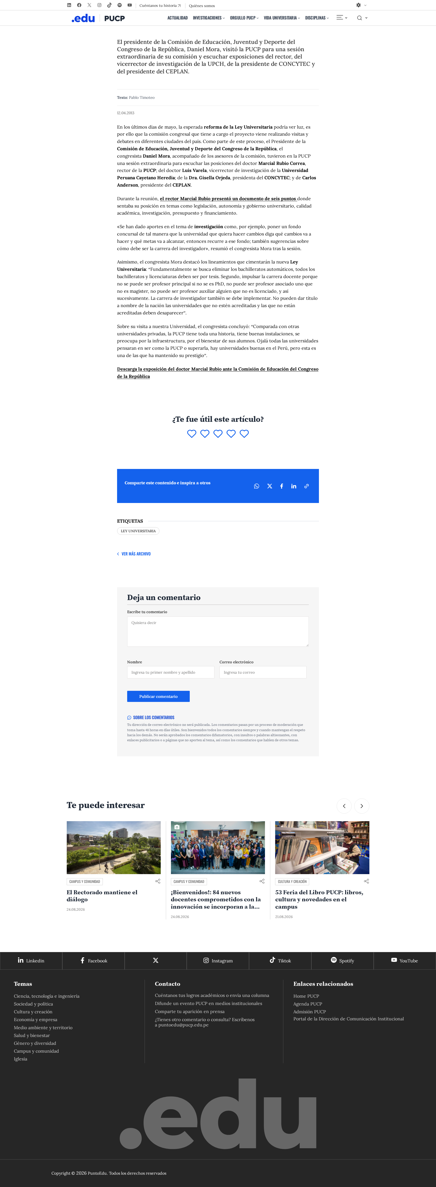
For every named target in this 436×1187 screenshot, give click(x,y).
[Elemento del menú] (341, 17)
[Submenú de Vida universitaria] (299, 18)
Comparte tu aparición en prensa (190, 1011)
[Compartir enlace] (158, 881)
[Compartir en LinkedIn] (294, 486)
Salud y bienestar (32, 1035)
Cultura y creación (188, 881)
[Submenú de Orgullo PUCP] (257, 18)
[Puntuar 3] (218, 434)
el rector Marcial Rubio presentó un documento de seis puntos (228, 198)
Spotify (346, 961)
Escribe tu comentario (147, 611)
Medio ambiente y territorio (43, 1027)
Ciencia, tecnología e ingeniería (46, 996)
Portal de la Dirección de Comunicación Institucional (348, 1018)
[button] (344, 806)
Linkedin (35, 961)
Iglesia (20, 1059)
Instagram (222, 961)
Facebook (97, 961)
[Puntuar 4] (231, 434)
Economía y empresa (35, 1019)
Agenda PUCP (307, 1004)
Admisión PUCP (309, 1012)
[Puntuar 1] (191, 434)
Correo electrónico (237, 662)
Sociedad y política (33, 1004)
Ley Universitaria (138, 531)
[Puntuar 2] (204, 434)
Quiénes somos (202, 6)
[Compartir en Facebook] (282, 486)
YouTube (409, 961)
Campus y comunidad (84, 881)
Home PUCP (306, 996)
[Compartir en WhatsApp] (257, 486)
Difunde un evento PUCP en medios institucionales (208, 1003)
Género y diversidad (35, 1043)
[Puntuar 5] (244, 434)
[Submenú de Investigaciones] (224, 18)
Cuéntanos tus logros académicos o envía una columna (212, 995)
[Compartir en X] (270, 486)
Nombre (134, 662)
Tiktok (284, 961)
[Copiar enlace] (306, 486)
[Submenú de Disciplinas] (327, 18)
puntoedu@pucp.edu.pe (183, 1025)
